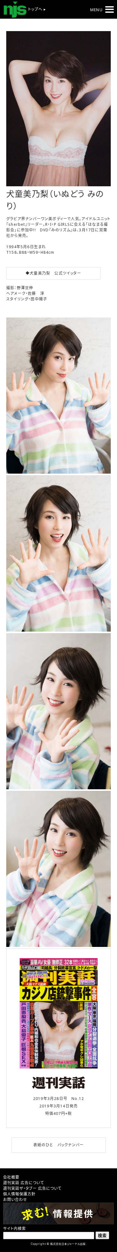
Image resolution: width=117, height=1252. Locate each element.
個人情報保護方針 (19, 1194)
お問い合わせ (15, 1199)
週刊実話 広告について (23, 1182)
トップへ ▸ (36, 9)
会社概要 (11, 1177)
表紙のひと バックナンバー (58, 1145)
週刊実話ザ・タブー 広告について (32, 1188)
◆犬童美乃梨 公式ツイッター (53, 273)
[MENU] (109, 9)
